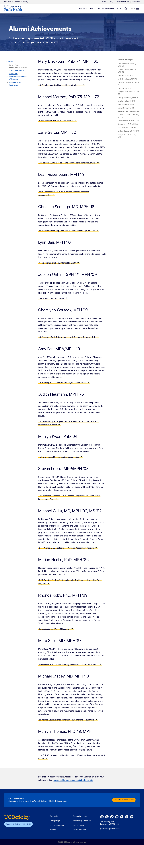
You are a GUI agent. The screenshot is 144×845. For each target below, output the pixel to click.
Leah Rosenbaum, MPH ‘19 (127, 79)
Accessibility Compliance (82, 821)
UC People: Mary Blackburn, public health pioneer (60, 85)
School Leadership (57, 825)
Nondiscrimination (79, 825)
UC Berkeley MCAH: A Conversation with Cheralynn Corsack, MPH (67, 337)
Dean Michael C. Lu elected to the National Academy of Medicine (66, 548)
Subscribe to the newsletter (124, 800)
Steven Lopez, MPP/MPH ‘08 (128, 111)
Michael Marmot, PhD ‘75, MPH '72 (127, 71)
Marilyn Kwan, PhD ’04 (126, 108)
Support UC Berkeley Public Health (18, 824)
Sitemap (53, 830)
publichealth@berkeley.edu (110, 829)
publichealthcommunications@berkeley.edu (73, 780)
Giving (111, 2)
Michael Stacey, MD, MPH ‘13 (128, 131)
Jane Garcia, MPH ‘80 (125, 75)
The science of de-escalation (51, 298)
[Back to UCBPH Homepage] (13, 8)
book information (68, 664)
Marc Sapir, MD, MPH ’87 (127, 128)
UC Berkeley (16, 2)
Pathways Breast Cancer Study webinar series (59, 457)
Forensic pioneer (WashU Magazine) (54, 629)
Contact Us (54, 816)
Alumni (10, 61)
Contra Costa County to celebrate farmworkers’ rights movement (67, 162)
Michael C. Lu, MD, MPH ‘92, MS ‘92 (128, 116)
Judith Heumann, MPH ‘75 (127, 105)
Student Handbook (80, 816)
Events (103, 2)
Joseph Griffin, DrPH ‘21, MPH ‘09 (128, 93)
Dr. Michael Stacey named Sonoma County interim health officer (66, 719)
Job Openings (55, 821)
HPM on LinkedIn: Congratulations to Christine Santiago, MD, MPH (67, 230)
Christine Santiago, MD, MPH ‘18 (128, 83)
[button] (87, 8)
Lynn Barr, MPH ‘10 (124, 88)
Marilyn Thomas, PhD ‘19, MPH (127, 136)
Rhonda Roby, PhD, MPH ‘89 (128, 124)
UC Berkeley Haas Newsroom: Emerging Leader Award (62, 382)
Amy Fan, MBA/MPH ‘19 (126, 101)
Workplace (136, 2)
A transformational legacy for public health (57, 263)
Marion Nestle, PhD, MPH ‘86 (128, 121)
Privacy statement (79, 830)
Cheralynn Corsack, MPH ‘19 (128, 98)
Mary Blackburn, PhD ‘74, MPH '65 (127, 65)
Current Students (122, 2)
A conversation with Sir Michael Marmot (56, 120)
